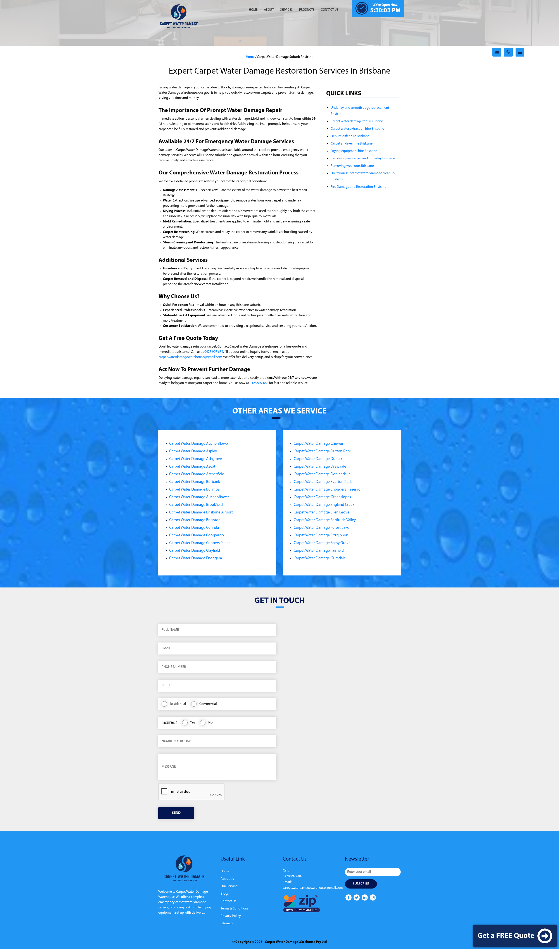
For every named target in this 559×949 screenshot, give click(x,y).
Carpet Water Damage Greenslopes (322, 497)
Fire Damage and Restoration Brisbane (358, 187)
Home (253, 10)
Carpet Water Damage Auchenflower (199, 444)
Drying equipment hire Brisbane (354, 151)
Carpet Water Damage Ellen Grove (321, 513)
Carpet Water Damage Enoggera (195, 558)
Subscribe (361, 884)
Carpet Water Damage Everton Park (323, 482)
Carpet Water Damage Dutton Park (322, 451)
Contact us (329, 10)
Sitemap (227, 923)
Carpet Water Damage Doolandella (322, 474)
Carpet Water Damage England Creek (324, 505)
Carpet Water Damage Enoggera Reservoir (328, 490)
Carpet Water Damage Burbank (194, 482)
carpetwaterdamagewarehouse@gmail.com (190, 357)
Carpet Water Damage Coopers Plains (199, 543)
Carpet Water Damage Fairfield (319, 551)
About (269, 10)
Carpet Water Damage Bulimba (194, 490)
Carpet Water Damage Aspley (193, 451)
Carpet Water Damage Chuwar (318, 444)
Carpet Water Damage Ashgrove (195, 459)
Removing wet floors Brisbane (352, 166)
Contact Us (228, 901)
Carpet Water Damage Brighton (195, 520)
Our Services (229, 886)
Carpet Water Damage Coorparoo (196, 535)
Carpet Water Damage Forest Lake (321, 528)
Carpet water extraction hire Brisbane (357, 129)
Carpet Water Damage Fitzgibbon (321, 535)
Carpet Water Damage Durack (318, 459)
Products (306, 10)
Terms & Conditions (234, 908)
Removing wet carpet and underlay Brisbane (363, 158)
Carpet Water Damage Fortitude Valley (325, 520)
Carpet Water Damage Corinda (194, 528)
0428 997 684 (213, 352)
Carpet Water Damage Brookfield (196, 505)
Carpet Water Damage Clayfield (194, 551)
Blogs (225, 894)
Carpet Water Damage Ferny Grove (322, 543)
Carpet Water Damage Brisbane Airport (201, 513)
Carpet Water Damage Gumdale (320, 558)
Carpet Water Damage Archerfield (196, 474)
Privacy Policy (231, 916)
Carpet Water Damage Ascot (192, 467)
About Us (227, 879)
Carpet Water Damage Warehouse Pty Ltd (296, 942)
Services (286, 10)
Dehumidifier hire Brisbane (350, 136)
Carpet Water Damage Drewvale (320, 467)
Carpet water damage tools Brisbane (357, 121)
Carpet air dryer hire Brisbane (352, 143)
